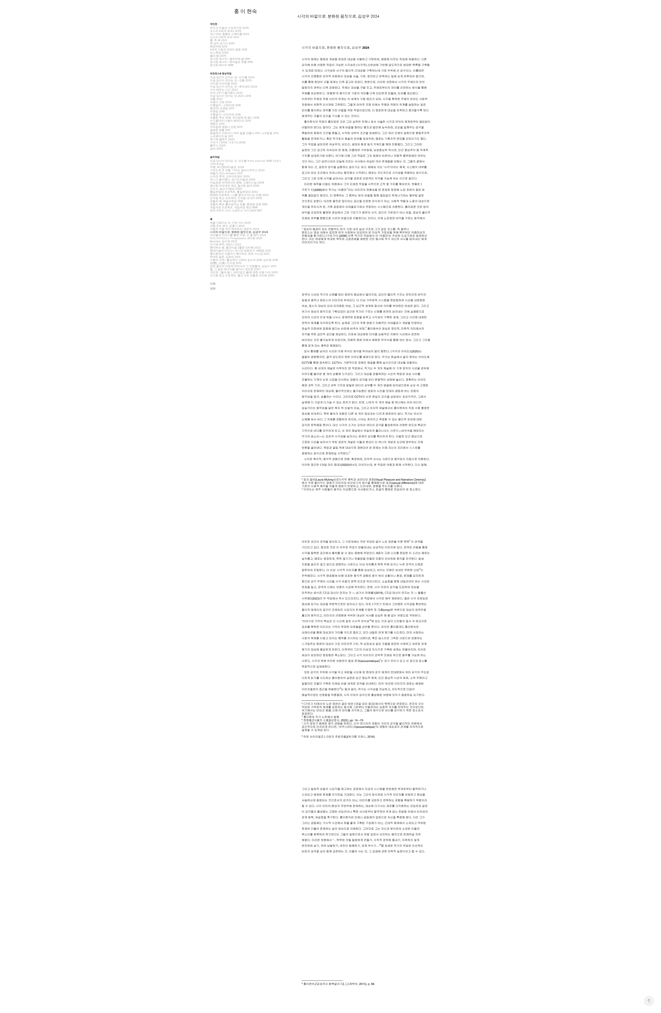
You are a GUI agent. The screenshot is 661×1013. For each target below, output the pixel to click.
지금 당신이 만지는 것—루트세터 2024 (233, 86)
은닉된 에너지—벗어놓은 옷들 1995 (231, 62)
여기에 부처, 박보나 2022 (225, 244)
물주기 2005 (217, 145)
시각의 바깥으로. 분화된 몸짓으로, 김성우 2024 (239, 232)
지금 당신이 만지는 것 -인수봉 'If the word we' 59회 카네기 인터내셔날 (245, 162)
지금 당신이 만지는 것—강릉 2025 (231, 80)
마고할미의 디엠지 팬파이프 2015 (230, 121)
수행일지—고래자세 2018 (225, 105)
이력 (213, 283)
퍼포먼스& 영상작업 (221, 73)
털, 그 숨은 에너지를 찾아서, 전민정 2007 (235, 269)
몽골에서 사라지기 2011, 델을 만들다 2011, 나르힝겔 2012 (244, 133)
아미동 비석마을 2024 (223, 83)
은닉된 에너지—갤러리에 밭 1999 (230, 59)
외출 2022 (216, 99)
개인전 (213, 24)
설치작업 (215, 157)
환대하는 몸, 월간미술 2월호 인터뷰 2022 (235, 247)
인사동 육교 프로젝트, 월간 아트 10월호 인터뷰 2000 (242, 275)
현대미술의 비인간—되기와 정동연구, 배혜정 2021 (240, 250)
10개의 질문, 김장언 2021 (225, 257)
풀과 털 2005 (218, 56)
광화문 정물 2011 (220, 130)
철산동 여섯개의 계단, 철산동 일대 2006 (234, 185)
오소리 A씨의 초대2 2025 (225, 31)
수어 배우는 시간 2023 (224, 89)
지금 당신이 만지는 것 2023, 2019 (230, 96)
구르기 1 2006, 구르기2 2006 (227, 142)
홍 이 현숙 (245, 11)
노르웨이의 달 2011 (221, 136)
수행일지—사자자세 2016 (225, 114)
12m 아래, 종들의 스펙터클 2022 (229, 34)
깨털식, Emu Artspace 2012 (226, 173)
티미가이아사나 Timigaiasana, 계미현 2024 (236, 238)
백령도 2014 (217, 124)
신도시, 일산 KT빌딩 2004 (226, 189)
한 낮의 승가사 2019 (222, 43)
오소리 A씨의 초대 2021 (224, 37)
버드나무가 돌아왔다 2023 (226, 93)
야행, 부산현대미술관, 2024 (227, 167)
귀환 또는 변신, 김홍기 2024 (227, 226)
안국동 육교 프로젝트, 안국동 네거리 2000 (236, 198)
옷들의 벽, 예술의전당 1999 (226, 201)
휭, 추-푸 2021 (218, 40)
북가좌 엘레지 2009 (222, 139)
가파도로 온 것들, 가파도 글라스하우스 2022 (237, 170)
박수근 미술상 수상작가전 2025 (229, 28)
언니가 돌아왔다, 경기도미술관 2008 (232, 179)
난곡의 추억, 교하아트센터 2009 (230, 176)
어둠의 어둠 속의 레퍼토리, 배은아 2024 (234, 229)
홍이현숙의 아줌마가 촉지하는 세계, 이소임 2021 (239, 254)
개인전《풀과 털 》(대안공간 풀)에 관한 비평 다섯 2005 (244, 272)
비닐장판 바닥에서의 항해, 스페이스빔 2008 (237, 182)
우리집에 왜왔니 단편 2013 (226, 127)
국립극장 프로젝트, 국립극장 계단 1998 (234, 207)
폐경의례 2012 (218, 46)
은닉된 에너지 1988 (221, 65)
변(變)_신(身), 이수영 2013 (225, 263)
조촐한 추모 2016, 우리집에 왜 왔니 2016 (234, 117)
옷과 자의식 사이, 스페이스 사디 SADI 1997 (236, 210)
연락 (213, 288)
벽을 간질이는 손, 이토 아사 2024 (230, 223)
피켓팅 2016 (217, 111)
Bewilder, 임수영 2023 (223, 241)
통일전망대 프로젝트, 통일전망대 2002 (234, 192)
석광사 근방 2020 (221, 102)
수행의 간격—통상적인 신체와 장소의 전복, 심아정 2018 (244, 260)
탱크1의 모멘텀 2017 (222, 108)
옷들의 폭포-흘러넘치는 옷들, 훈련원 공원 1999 (238, 204)
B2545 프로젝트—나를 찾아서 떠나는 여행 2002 (239, 195)
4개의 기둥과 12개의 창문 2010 (228, 49)
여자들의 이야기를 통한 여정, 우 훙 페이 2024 (238, 235)
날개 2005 (216, 148)
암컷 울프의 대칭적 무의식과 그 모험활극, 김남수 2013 (243, 266)
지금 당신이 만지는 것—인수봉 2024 (232, 77)
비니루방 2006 (219, 52)
